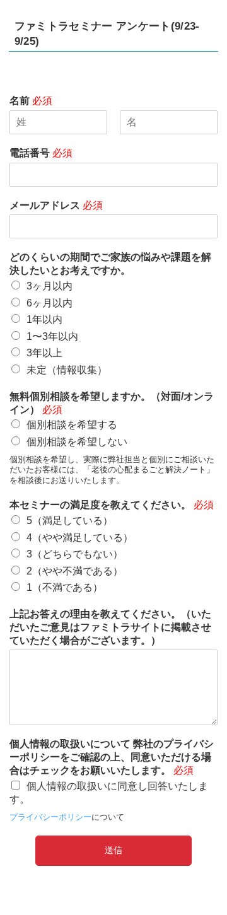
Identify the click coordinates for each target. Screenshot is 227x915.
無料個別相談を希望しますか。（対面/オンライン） (111, 403)
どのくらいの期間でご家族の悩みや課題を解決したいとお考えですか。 (110, 264)
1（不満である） (64, 587)
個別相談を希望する (71, 424)
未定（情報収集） (66, 369)
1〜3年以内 (52, 336)
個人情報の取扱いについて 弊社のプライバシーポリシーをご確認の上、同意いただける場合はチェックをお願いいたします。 (111, 757)
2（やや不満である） (74, 571)
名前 (30, 100)
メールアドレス (56, 205)
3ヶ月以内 (49, 286)
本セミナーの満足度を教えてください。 (111, 504)
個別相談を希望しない (76, 441)
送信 (113, 850)
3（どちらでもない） (74, 554)
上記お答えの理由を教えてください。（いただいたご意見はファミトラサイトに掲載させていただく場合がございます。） (110, 627)
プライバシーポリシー (50, 817)
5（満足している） (69, 520)
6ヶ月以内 (49, 303)
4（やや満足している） (79, 537)
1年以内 (44, 319)
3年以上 (44, 352)
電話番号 (41, 153)
